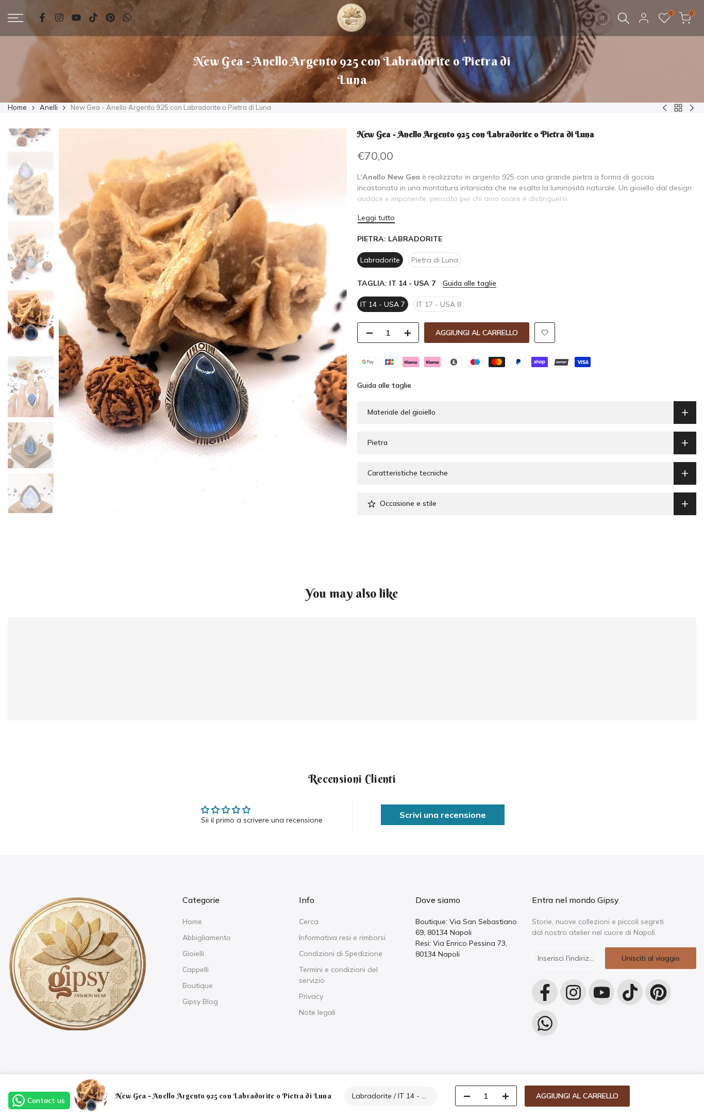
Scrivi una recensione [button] (442, 815)
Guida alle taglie (469, 283)
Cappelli (195, 969)
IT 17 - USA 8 (438, 304)
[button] (544, 332)
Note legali (317, 1012)
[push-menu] (15, 18)
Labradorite (380, 260)
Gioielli (193, 953)
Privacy (311, 996)
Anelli (49, 107)
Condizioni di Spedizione (340, 953)
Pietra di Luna (434, 260)
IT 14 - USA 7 (382, 304)
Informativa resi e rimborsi (342, 937)
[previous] (79, 320)
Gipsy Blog (200, 1001)
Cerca (309, 921)
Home (17, 107)
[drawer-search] (623, 18)
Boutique (197, 985)
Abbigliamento (206, 937)
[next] (326, 320)
